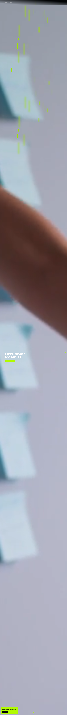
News (27, 2)
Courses (19, 2)
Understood (5, 711)
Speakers (24, 2)
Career (34, 2)
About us (30, 2)
